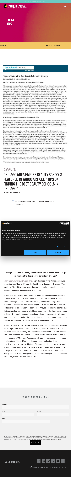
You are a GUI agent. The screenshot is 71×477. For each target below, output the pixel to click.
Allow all (58, 252)
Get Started (35, 442)
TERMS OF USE (62, 467)
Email (3, 418)
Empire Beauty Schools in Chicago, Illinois (19, 281)
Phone (3, 411)
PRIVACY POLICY (54, 467)
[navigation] (21, 6)
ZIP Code (39, 411)
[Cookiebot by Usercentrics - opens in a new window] (61, 223)
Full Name (4, 404)
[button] (65, 6)
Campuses (10, 169)
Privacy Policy (57, 439)
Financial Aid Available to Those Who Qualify (35, 1)
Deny (35, 252)
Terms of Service (48, 439)
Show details (61, 247)
